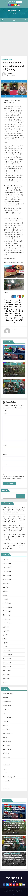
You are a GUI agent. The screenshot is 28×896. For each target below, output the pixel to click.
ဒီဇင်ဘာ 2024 (7, 611)
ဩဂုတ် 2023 (6, 674)
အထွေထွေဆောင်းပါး (6, 781)
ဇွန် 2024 (5, 635)
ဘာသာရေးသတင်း (6, 757)
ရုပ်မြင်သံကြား (6, 765)
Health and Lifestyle (8, 693)
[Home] (2, 20)
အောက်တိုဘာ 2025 (7, 579)
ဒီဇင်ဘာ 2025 (7, 571)
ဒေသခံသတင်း (6, 729)
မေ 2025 (5, 595)
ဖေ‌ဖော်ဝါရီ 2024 (7, 651)
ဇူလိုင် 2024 (6, 631)
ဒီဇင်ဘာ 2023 (7, 658)
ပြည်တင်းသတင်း (5, 59)
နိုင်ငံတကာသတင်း (7, 733)
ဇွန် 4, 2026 (9, 357)
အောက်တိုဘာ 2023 (7, 666)
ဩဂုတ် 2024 (6, 627)
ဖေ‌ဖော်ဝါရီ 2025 (7, 603)
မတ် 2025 (5, 599)
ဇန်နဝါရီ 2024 (7, 654)
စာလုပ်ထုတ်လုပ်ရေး (7, 717)
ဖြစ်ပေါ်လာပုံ (6, 753)
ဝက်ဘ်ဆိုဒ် (6, 464)
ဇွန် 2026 (5, 559)
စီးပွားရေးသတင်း (6, 721)
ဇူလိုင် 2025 (6, 587)
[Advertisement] (14, 36)
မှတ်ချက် (5, 413)
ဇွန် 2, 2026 (9, 374)
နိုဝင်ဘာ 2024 (7, 615)
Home (14, 894)
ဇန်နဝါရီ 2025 (7, 607)
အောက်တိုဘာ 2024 (7, 619)
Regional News (7, 701)
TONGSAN (14, 10)
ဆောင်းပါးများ (5, 725)
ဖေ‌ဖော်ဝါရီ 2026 (7, 563)
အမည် (5, 445)
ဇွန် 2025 (5, 591)
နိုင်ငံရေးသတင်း (7, 346)
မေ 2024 (5, 639)
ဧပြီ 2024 (5, 643)
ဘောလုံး (4, 761)
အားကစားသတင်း (6, 789)
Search (4, 490)
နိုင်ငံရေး (5, 737)
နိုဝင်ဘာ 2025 (7, 575)
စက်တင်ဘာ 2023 (7, 670)
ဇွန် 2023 (5, 682)
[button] (26, 19)
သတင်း (10, 59)
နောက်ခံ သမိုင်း (6, 745)
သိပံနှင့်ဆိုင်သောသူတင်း (9, 777)
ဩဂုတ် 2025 (6, 583)
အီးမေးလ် (5, 454)
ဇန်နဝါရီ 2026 (7, 567)
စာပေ (4, 713)
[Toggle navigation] (14, 20)
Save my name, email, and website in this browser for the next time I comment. (13, 477)
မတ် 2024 (5, 647)
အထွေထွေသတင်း (6, 785)
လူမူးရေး (4, 769)
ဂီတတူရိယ (6, 709)
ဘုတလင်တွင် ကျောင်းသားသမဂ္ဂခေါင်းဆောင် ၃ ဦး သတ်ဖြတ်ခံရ (13, 66)
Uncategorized (7, 705)
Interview (5, 697)
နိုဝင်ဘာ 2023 (7, 662)
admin (10, 73)
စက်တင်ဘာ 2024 (7, 623)
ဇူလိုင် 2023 (6, 678)
